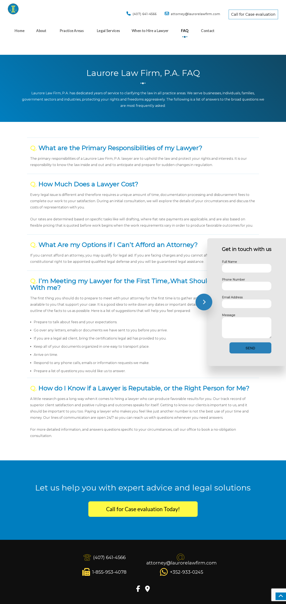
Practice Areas (72, 30)
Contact (207, 30)
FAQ (184, 30)
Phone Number (233, 279)
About (41, 30)
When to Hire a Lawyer (150, 30)
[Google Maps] (147, 590)
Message (228, 315)
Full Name (229, 261)
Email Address (232, 297)
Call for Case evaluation (253, 14)
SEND (250, 347)
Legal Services (108, 30)
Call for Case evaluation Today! (143, 509)
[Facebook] (138, 590)
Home (19, 30)
